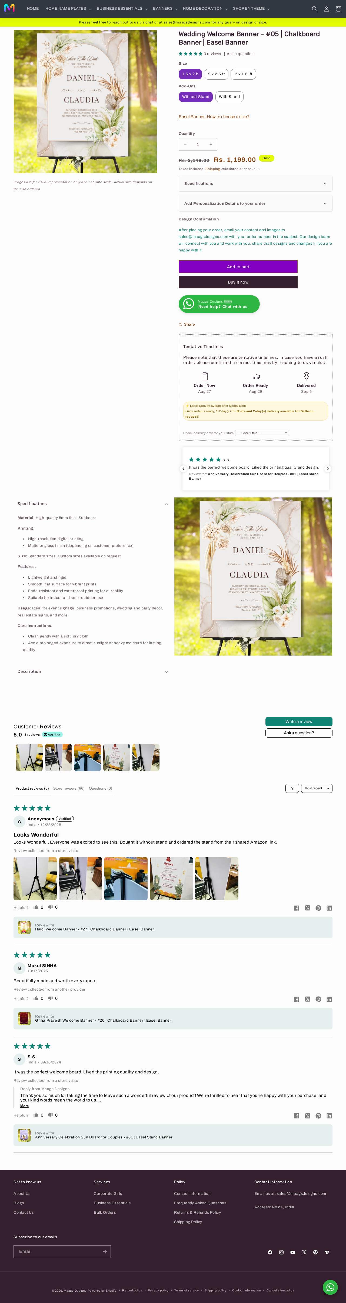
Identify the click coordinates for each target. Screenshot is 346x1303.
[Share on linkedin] (329, 908)
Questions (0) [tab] (100, 788)
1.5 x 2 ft (190, 74)
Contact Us (24, 1212)
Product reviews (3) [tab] (32, 788)
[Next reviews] (327, 468)
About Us (22, 1194)
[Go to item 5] (145, 757)
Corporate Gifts (108, 1194)
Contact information (246, 1290)
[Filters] (292, 788)
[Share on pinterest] (318, 908)
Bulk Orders (105, 1212)
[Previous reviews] (183, 468)
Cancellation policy (280, 1290)
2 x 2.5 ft (216, 74)
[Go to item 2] (58, 757)
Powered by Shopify (102, 1290)
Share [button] (189, 324)
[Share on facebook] (296, 908)
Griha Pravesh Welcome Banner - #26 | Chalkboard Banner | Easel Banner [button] (103, 1020)
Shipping (212, 169)
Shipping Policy (188, 1222)
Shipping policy (216, 1290)
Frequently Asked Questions (200, 1203)
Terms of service (186, 1290)
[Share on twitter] (307, 908)
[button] (68, 8)
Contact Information (192, 1194)
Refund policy (132, 1290)
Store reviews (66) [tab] (69, 788)
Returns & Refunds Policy (197, 1212)
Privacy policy (158, 1290)
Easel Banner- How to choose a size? (214, 116)
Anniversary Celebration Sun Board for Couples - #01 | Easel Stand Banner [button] (103, 1137)
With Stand (229, 97)
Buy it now (238, 282)
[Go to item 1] (29, 757)
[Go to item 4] (116, 757)
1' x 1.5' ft (243, 74)
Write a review (298, 721)
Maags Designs (75, 1290)
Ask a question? (299, 733)
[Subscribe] (105, 1251)
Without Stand (195, 97)
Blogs (19, 1203)
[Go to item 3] (87, 757)
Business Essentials (112, 1203)
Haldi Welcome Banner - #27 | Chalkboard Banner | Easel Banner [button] (94, 929)
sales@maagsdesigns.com (301, 1194)
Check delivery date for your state (208, 433)
